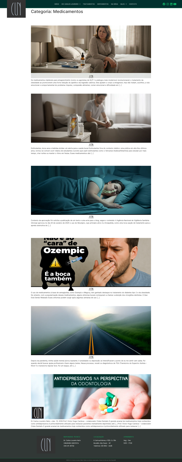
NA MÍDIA (114, 4)
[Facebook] (164, 4)
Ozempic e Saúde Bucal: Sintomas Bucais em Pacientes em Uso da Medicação (84, 232)
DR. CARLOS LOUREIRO (70, 4)
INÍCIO (56, 4)
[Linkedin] (171, 4)
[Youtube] (174, 4)
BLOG (122, 4)
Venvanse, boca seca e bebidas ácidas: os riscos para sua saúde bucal (87, 90)
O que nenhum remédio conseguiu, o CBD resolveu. (72, 302)
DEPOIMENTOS (102, 4)
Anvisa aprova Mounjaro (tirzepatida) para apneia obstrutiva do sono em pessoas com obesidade (88, 160)
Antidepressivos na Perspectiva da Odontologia (69, 370)
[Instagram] (167, 4)
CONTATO (133, 4)
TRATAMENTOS (89, 4)
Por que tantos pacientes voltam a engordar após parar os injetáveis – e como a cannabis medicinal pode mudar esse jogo (88, 20)
